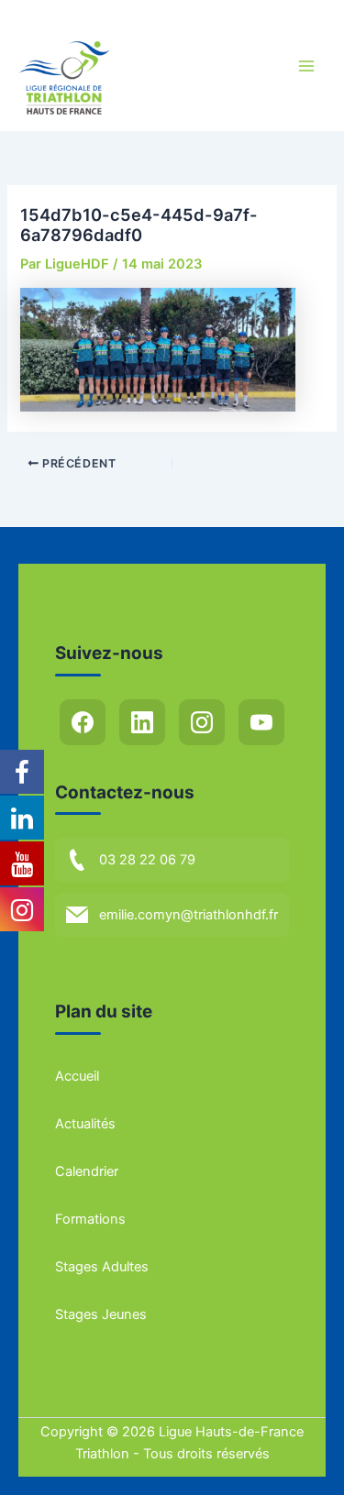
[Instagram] (202, 722)
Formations (90, 1219)
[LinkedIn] (142, 722)
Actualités (85, 1124)
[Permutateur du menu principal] (306, 66)
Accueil (77, 1076)
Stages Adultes (102, 1267)
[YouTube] (261, 722)
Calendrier (86, 1171)
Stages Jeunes (101, 1314)
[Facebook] (82, 722)
